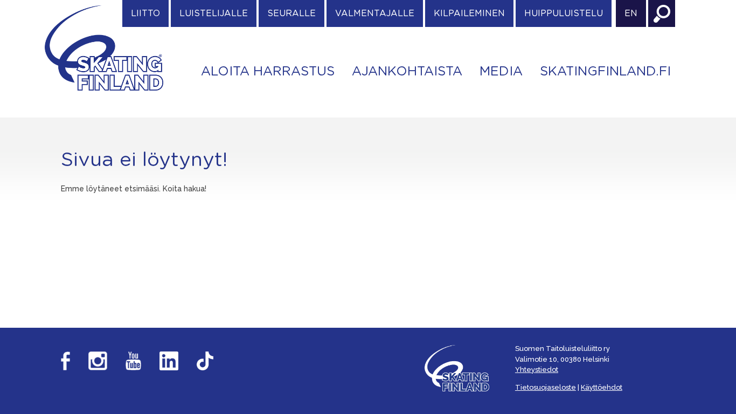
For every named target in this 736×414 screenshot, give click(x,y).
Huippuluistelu (563, 13)
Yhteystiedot (536, 369)
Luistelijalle (213, 13)
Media (501, 71)
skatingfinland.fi (605, 71)
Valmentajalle (374, 13)
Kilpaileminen (469, 13)
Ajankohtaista (407, 71)
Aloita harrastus (268, 71)
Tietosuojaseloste (545, 387)
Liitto (145, 13)
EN (630, 13)
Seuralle (291, 13)
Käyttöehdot (601, 387)
